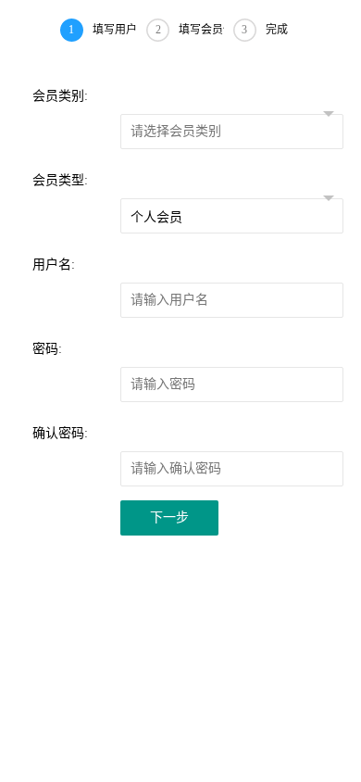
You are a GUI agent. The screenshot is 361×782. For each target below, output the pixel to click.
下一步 (169, 517)
